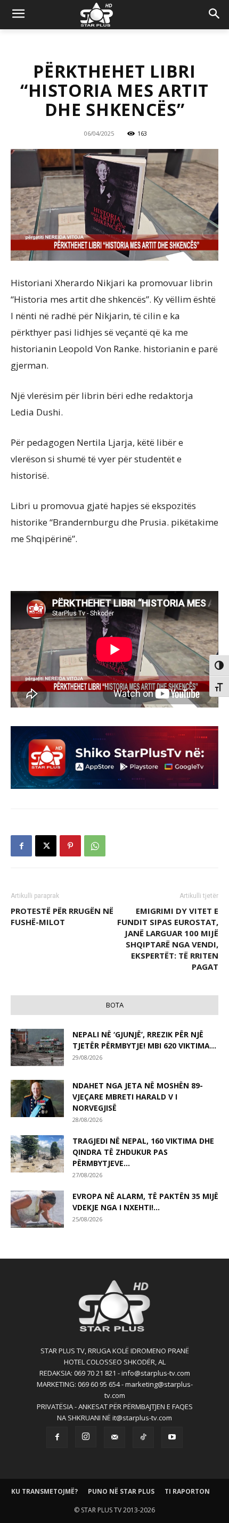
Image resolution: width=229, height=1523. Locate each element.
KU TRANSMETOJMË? (44, 1491)
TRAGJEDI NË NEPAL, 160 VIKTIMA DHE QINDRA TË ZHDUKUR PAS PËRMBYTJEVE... (143, 1152)
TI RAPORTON (187, 1491)
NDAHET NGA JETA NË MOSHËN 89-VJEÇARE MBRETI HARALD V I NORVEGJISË (137, 1096)
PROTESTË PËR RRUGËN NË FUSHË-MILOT (62, 916)
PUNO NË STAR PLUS (121, 1491)
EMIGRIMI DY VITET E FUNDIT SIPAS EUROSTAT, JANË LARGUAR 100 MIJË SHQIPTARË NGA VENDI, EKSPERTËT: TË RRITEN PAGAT (167, 938)
